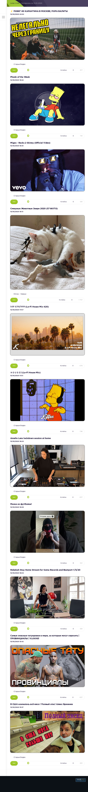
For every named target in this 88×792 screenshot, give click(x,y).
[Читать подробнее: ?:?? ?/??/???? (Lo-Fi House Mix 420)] (14, 366)
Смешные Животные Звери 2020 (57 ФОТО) (34, 209)
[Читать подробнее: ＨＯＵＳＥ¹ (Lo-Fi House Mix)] (14, 431)
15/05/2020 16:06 (17, 507)
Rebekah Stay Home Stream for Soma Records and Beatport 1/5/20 (45, 570)
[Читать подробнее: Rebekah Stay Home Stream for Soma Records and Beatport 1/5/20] (14, 629)
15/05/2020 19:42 (17, 80)
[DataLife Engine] (3, 3)
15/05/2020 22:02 (17, 14)
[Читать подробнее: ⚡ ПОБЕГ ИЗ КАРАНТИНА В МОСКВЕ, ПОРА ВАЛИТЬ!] (14, 70)
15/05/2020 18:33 (16, 146)
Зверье (23, 294)
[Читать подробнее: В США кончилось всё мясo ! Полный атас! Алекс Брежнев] (14, 763)
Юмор (16, 294)
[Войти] (3, 10)
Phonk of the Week (20, 77)
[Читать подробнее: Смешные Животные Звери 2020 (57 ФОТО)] (14, 300)
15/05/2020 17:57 (16, 310)
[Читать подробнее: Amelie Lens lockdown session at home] (14, 497)
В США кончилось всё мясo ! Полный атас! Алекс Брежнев (41, 704)
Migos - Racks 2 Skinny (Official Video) (30, 143)
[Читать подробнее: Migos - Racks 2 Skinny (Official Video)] (14, 202)
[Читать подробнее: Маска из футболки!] (14, 563)
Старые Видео (19, 64)
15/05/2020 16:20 (17, 441)
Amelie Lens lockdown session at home (30, 438)
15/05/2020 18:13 (16, 211)
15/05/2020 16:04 (17, 573)
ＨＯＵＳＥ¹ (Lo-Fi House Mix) (25, 373)
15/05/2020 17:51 (16, 375)
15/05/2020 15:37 (16, 707)
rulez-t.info (14, 3)
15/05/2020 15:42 (17, 641)
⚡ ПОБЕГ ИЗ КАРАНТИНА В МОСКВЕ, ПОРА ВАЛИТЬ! (39, 11)
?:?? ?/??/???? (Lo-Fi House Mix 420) (29, 307)
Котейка (63, 70)
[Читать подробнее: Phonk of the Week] (14, 136)
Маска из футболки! (21, 504)
